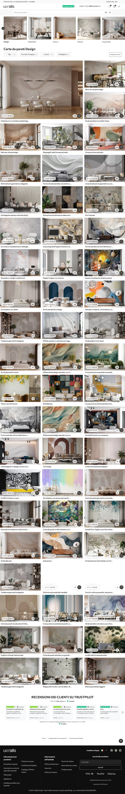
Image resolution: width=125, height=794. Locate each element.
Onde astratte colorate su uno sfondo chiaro (99, 624)
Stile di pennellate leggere (95, 687)
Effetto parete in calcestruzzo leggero (57, 341)
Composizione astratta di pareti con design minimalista (57, 624)
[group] (39, 29)
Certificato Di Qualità (28, 765)
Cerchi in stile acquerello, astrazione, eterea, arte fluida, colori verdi (99, 592)
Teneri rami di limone (9, 404)
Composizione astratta (94, 152)
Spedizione (7, 779)
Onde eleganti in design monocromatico (15, 466)
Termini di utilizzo (67, 761)
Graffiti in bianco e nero (10, 498)
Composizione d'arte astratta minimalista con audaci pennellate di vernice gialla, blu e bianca (99, 404)
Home (44, 738)
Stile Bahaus (48, 404)
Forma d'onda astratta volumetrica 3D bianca (57, 184)
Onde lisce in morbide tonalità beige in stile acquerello (15, 121)
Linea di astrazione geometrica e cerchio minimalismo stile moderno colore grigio (99, 184)
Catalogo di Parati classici (27, 771)
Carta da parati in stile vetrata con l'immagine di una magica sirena (57, 529)
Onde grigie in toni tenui (94, 341)
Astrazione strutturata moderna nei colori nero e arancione (57, 215)
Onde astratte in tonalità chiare (97, 121)
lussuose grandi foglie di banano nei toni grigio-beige (57, 247)
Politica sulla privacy (52, 764)
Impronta (48, 768)
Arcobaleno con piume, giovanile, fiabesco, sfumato (57, 498)
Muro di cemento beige (94, 89)
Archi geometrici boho (9, 372)
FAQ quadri (7, 775)
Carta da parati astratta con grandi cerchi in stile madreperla (57, 655)
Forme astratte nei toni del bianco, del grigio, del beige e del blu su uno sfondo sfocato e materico (99, 247)
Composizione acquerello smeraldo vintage (99, 372)
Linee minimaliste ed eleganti (96, 466)
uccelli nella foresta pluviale (96, 655)
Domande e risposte (10, 764)
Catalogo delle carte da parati (57, 738)
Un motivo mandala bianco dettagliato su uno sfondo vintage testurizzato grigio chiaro (15, 247)
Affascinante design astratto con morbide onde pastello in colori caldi (57, 372)
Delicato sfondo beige (9, 152)
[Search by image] (106, 12)
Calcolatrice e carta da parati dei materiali (11, 769)
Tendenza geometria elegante (12, 341)
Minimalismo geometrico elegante (14, 184)
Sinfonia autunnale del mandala (55, 592)
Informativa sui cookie (69, 765)
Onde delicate (6, 561)
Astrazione (47, 561)
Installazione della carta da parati (12, 784)
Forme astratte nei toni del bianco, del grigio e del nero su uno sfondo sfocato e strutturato (15, 435)
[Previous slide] (3, 28)
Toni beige (47, 466)
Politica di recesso (27, 761)
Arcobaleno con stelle (9, 309)
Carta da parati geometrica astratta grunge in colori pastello (99, 498)
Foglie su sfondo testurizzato (12, 655)
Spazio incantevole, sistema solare (98, 278)
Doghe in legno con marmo (53, 278)
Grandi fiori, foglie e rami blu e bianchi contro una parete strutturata (99, 529)
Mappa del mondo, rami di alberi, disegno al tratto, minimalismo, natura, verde (57, 687)
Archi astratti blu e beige (52, 309)
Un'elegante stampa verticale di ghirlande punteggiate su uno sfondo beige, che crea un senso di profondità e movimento (15, 215)
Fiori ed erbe (90, 215)
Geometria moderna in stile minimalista (15, 529)
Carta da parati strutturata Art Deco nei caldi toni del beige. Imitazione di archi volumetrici (15, 624)
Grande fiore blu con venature (96, 435)
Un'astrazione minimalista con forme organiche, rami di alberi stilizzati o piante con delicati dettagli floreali (99, 561)
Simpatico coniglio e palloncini (13, 278)
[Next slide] (121, 28)
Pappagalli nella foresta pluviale (55, 152)
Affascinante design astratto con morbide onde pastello (57, 435)
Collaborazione (66, 769)
